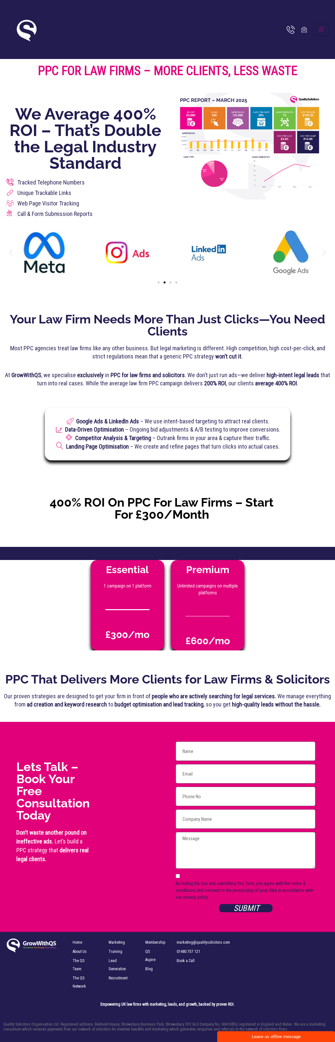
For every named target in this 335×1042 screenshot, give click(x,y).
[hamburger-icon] (321, 29)
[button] (11, 253)
